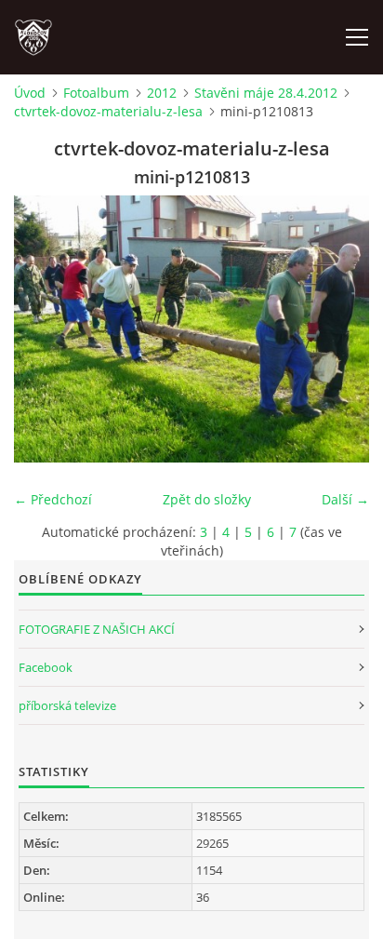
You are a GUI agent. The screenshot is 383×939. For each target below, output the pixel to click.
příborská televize (67, 705)
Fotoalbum (96, 92)
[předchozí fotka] (44, 329)
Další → (345, 499)
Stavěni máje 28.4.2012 (265, 92)
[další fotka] (339, 329)
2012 (162, 92)
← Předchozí (53, 499)
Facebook (46, 667)
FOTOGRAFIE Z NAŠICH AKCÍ (97, 629)
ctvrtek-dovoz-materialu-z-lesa (108, 111)
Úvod (30, 92)
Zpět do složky (207, 499)
